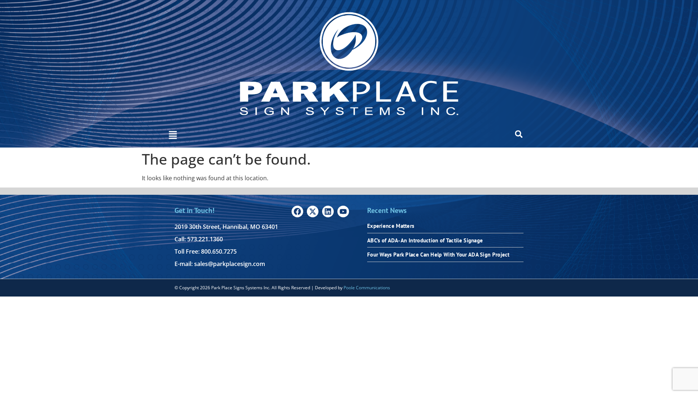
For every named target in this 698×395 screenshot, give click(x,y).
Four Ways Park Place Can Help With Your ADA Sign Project (438, 254)
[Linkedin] (328, 211)
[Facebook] (297, 211)
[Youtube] (343, 211)
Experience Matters (390, 225)
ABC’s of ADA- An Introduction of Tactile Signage (425, 240)
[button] (173, 135)
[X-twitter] (312, 211)
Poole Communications (367, 288)
